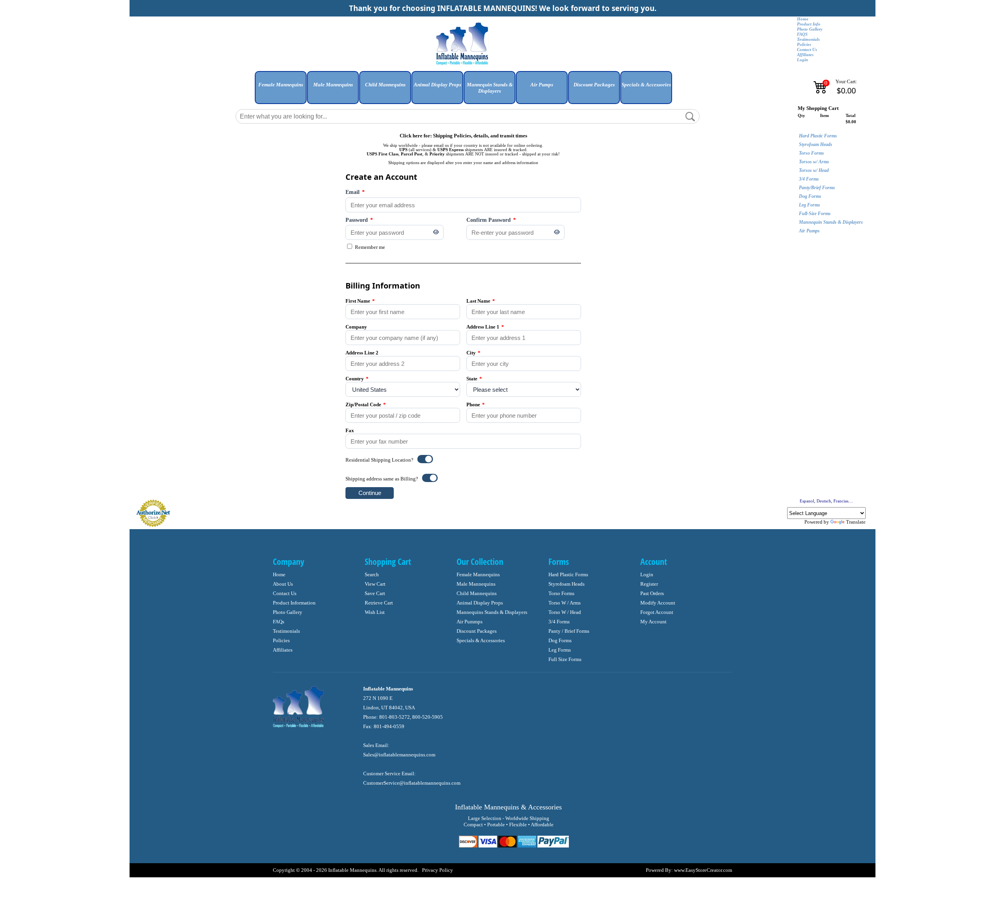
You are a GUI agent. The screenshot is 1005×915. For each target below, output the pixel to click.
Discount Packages (477, 631)
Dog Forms (810, 196)
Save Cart (375, 593)
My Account (653, 622)
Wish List (375, 612)
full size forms (564, 659)
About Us (283, 584)
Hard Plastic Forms (818, 136)
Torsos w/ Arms (814, 161)
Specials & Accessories (481, 640)
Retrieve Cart (379, 603)
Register (649, 584)
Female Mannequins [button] (280, 85)
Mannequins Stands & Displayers (492, 612)
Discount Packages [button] (594, 85)
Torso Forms (811, 153)
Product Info (808, 24)
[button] (281, 90)
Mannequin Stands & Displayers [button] (490, 88)
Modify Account (657, 603)
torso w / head (564, 612)
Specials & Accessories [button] (646, 85)
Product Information (294, 603)
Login (802, 60)
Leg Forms (809, 205)
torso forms (561, 593)
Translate (856, 522)
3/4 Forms (809, 179)
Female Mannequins (478, 574)
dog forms (560, 640)
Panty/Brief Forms (817, 187)
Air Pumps (809, 231)
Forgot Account (656, 612)
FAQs (278, 622)
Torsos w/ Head (814, 170)
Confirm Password (491, 220)
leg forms (559, 650)
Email (355, 192)
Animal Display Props (480, 603)
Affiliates (805, 55)
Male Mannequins (476, 584)
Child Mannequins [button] (385, 85)
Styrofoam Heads (815, 144)
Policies (804, 44)
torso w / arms (564, 603)
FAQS (802, 34)
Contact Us (807, 49)
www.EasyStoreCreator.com (703, 870)
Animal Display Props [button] (437, 85)
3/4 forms (559, 622)
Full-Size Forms (815, 213)
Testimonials (808, 39)
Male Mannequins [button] (333, 85)
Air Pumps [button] (541, 85)
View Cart (375, 584)
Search (372, 574)
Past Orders (652, 593)
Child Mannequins (477, 593)
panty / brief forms (568, 631)
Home (802, 19)
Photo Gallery (809, 29)
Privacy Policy (437, 870)
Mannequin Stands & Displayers (831, 222)
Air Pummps (469, 622)
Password (359, 220)
